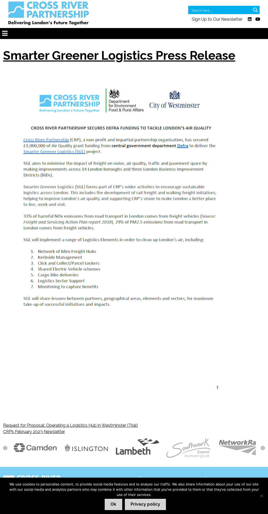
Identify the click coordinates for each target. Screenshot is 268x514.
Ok (113, 504)
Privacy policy (145, 504)
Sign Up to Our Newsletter (217, 19)
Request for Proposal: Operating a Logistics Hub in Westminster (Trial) (70, 425)
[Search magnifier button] (255, 10)
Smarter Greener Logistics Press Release (119, 55)
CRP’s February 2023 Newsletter (34, 431)
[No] (261, 495)
